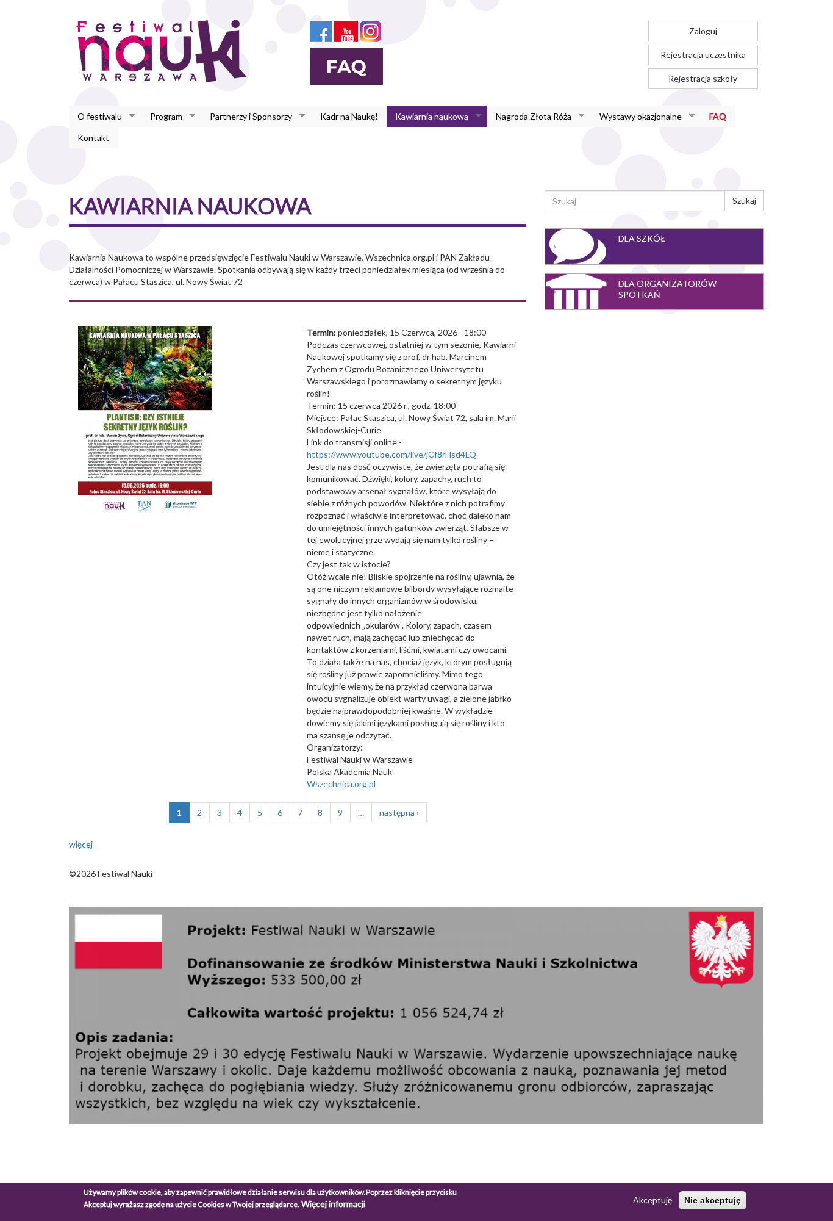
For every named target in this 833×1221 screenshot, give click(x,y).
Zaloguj (703, 31)
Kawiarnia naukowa (427, 116)
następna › (399, 812)
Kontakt (93, 137)
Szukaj (744, 200)
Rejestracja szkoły (702, 78)
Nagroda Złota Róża (529, 116)
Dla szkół (641, 238)
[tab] (654, 246)
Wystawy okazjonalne (636, 116)
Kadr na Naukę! (349, 116)
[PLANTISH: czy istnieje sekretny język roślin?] (145, 420)
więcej (81, 844)
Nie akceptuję (712, 1200)
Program (161, 116)
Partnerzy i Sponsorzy (246, 116)
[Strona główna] (165, 50)
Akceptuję (652, 1200)
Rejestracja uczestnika (703, 54)
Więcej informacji (333, 1203)
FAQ (717, 116)
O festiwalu (95, 116)
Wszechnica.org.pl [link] (341, 784)
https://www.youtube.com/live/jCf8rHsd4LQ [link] (391, 454)
